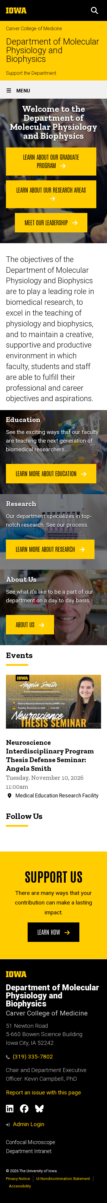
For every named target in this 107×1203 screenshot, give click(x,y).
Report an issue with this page (43, 1092)
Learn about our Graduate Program (51, 161)
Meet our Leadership (47, 222)
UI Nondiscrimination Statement (63, 1178)
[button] (94, 10)
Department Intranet (29, 1151)
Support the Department (31, 73)
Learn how (49, 932)
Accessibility (20, 1186)
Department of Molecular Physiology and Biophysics (52, 50)
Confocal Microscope (30, 1142)
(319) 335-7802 (33, 1056)
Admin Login (28, 1124)
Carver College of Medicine (34, 28)
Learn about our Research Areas (51, 190)
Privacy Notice (18, 1178)
